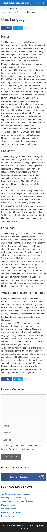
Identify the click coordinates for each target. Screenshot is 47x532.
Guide (3, 8)
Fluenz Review (7, 515)
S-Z (38, 8)
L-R (32, 8)
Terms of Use (23, 528)
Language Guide (15, 11)
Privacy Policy (38, 525)
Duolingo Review (8, 504)
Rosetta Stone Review (11, 512)
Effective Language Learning (15, 2)
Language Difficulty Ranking (13, 497)
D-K (25, 8)
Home (2, 11)
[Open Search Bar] (38, 3)
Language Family (8, 508)
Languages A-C (14, 8)
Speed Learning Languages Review (17, 501)
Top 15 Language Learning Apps (15, 493)
